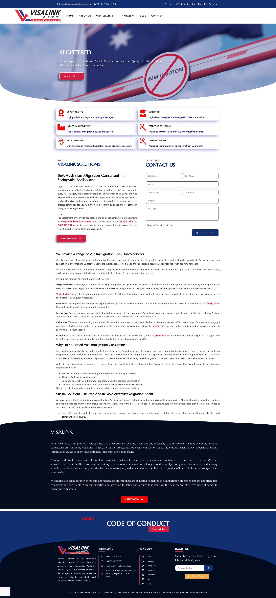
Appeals (127, 15)
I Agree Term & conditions (160, 225)
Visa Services (104, 15)
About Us (85, 15)
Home (70, 15)
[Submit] (208, 568)
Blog (143, 15)
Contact (157, 15)
